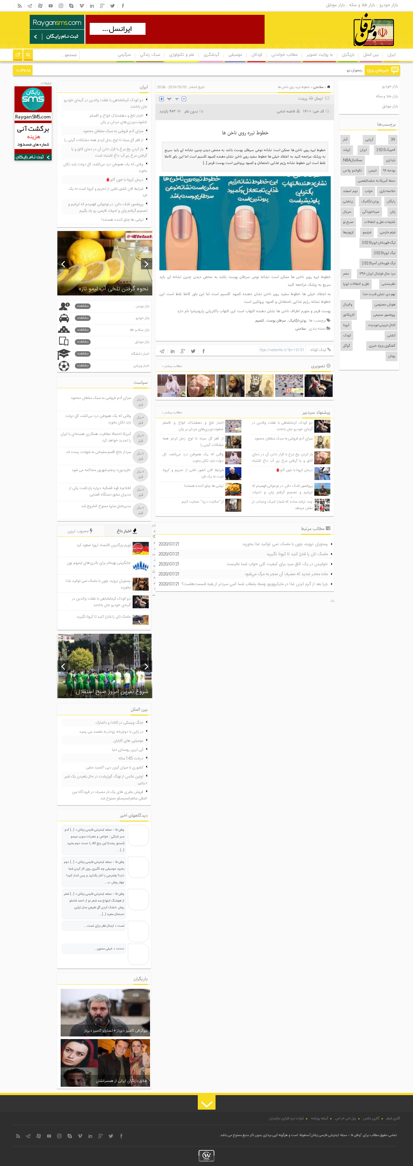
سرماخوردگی (370, 212)
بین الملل (371, 54)
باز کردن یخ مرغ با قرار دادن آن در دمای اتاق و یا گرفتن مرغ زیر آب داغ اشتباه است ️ (282, 460)
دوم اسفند (350, 191)
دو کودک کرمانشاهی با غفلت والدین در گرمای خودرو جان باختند (282, 426)
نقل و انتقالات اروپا (356, 284)
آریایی (369, 140)
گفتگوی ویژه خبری (382, 346)
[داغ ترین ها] (18, 56)
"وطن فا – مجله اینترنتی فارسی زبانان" (335, 1135)
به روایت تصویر (320, 54)
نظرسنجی (388, 284)
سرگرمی (124, 54)
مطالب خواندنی (284, 54)
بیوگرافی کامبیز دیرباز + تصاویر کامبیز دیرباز (115, 1030)
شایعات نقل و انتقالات (379, 222)
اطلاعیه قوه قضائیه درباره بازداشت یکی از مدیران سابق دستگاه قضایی (100, 491)
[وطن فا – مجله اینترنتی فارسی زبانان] (351, 48)
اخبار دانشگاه (113, 354)
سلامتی (318, 87)
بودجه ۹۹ (389, 171)
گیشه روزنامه (319, 1119)
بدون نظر (191, 111)
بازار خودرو (390, 86)
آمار (345, 140)
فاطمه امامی (286, 111)
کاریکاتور (348, 315)
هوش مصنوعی (385, 305)
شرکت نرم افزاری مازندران (286, 1119)
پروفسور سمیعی (384, 315)
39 (393, 140)
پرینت (303, 98)
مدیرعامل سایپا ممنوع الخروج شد (106, 506)
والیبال (347, 305)
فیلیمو (367, 233)
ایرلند (346, 150)
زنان (392, 212)
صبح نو (348, 222)
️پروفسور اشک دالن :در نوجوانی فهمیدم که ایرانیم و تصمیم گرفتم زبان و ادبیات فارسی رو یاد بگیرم (282, 492)
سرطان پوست (276, 321)
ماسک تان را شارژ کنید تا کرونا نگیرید (297, 554)
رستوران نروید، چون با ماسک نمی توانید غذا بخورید (326, 70)
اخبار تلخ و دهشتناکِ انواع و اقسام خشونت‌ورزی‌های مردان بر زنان (193, 426)
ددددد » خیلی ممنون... (109, 948)
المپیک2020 (386, 150)
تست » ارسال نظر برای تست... (104, 926)
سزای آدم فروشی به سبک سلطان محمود (283, 439)
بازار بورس (113, 306)
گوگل (346, 346)
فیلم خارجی (387, 233)
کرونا (346, 325)
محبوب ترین (79, 531)
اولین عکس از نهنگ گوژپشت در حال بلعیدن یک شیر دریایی (106, 779)
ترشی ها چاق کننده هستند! (204, 486)
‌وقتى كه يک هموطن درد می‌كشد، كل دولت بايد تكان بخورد (193, 457)
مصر (346, 274)
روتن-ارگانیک (370, 202)
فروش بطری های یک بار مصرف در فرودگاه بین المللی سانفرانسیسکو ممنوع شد (109, 795)
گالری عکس (371, 1119)
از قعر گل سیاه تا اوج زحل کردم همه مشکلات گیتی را (103, 140)
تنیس (373, 171)
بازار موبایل (390, 106)
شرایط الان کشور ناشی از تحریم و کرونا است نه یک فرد (107, 192)
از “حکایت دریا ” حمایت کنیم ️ (202, 502)
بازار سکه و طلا (113, 330)
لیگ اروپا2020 (384, 253)
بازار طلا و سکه (387, 96)
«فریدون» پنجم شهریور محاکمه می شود (101, 470)
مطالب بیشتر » (172, 366)
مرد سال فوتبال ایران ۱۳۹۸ (377, 274)
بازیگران (348, 54)
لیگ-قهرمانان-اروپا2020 (378, 243)
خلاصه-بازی (387, 191)
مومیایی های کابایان (128, 740)
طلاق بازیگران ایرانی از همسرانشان (121, 1081)
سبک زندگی (150, 54)
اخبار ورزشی (113, 366)
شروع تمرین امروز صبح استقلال (112, 692)
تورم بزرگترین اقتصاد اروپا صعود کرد (103, 545)
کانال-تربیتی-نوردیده (381, 325)
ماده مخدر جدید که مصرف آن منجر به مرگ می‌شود (286, 574)
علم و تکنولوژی (181, 54)
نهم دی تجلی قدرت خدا (379, 294)
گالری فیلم (393, 1119)
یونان (391, 356)
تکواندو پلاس (352, 171)
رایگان (391, 202)
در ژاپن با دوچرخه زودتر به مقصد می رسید (111, 731)
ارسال (319, 98)
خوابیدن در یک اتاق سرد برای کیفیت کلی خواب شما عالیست (277, 564)
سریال (347, 212)
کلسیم (260, 321)
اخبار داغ (125, 531)
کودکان (256, 54)
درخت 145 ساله (130, 758)
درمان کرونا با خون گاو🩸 (294, 470)
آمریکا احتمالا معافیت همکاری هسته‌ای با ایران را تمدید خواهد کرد (95, 437)
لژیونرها (348, 233)
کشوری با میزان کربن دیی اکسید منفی (114, 767)
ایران (392, 54)
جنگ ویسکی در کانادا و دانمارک (119, 722)
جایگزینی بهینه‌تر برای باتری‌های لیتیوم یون (99, 563)
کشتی (391, 336)
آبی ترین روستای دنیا (127, 750)
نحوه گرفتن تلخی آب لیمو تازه (113, 289)
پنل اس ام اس (345, 1119)
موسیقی (235, 54)
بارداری (390, 160)
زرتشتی (348, 202)
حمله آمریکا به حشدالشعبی (376, 181)
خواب (369, 191)
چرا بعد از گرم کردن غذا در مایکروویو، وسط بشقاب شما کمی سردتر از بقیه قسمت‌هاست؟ (255, 584)
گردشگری (211, 54)
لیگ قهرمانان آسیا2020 (378, 263)
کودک (347, 336)
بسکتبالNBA (352, 160)
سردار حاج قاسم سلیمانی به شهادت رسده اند (98, 452)
